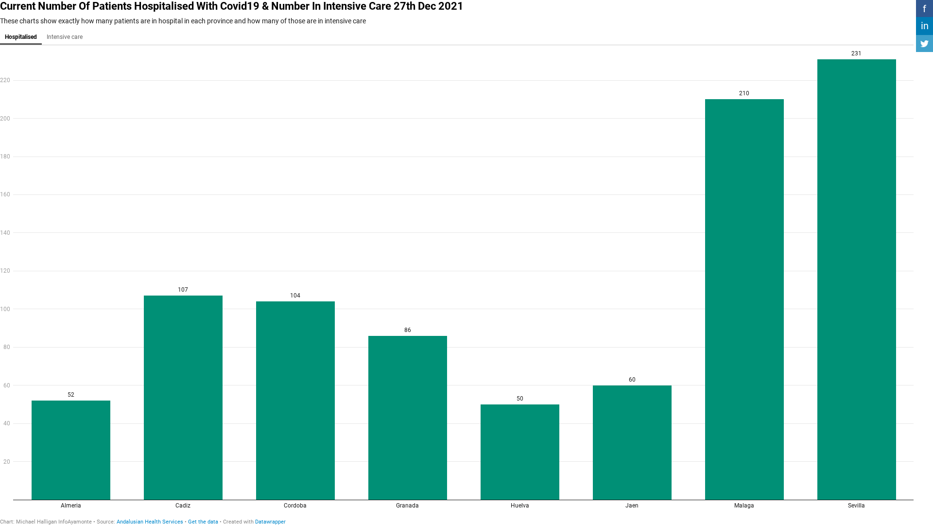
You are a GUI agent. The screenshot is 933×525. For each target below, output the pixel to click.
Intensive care (65, 37)
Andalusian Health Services (150, 522)
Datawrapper (270, 522)
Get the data (203, 522)
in (925, 26)
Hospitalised (21, 37)
